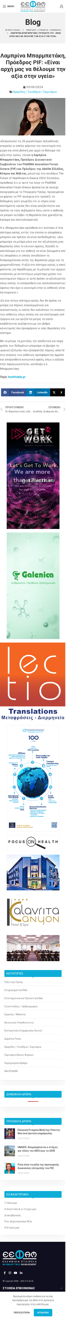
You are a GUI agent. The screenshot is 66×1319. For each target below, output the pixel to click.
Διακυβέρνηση (12, 1215)
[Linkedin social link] (21, 1273)
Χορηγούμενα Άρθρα (15, 1063)
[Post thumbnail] (9, 1134)
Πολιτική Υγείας (13, 982)
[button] (14, 392)
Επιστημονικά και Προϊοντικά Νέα (23, 998)
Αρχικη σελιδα (13, 30)
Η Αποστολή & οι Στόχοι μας (20, 1209)
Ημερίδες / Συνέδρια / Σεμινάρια (35, 92)
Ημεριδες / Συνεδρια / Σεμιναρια (43, 30)
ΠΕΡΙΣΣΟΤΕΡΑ (22, 1312)
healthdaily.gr (17, 377)
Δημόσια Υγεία (12, 1038)
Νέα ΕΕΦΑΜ (11, 1071)
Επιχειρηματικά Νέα (15, 990)
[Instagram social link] (9, 1273)
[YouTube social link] (15, 1273)
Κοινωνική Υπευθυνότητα (19, 1022)
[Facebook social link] (5, 1273)
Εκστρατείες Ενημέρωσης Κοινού (23, 1030)
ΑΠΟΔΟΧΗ (43, 1312)
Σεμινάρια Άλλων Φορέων (19, 1054)
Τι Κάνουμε (10, 1202)
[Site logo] (33, 6)
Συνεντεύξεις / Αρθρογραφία (20, 1006)
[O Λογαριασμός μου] (61, 6)
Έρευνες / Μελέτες (15, 1014)
